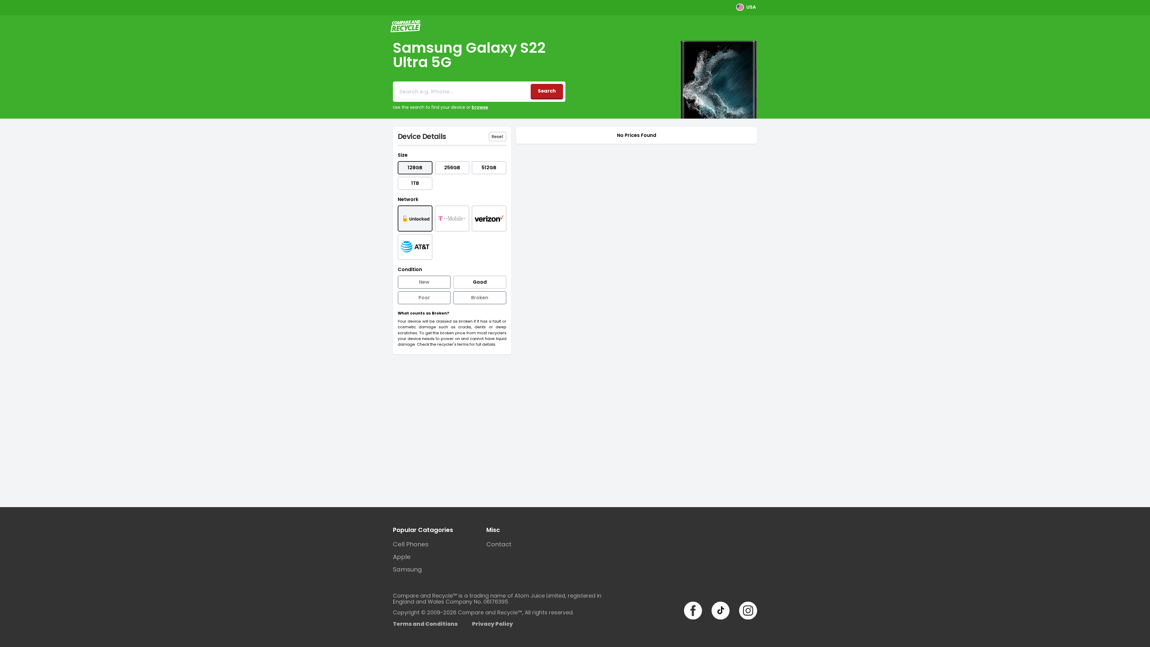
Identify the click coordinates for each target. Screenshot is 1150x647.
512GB (489, 167)
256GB (452, 167)
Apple (402, 557)
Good (480, 282)
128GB (415, 167)
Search (547, 90)
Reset (497, 137)
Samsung (407, 569)
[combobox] (461, 92)
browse (480, 107)
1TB (415, 183)
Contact (499, 544)
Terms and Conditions (425, 624)
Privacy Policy (492, 624)
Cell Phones (411, 544)
